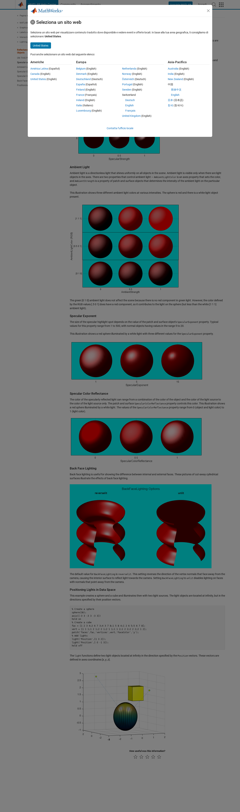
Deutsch (130, 100)
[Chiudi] (208, 10)
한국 (170, 105)
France (80, 94)
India (171, 73)
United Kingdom (131, 115)
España (80, 84)
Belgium (81, 68)
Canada (35, 73)
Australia (173, 68)
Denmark (81, 73)
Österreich (128, 79)
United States (38, 79)
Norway (126, 73)
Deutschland (83, 79)
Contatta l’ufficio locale (120, 128)
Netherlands (129, 68)
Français (130, 110)
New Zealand (175, 79)
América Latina (39, 68)
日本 (170, 100)
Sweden (126, 89)
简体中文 (176, 89)
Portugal (127, 84)
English (129, 105)
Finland (80, 89)
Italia (79, 105)
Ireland (80, 100)
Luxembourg (83, 110)
